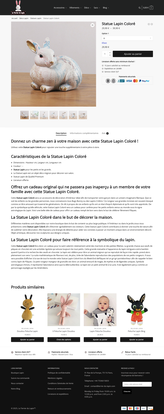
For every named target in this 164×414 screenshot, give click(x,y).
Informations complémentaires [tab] (84, 133)
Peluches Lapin (27, 328)
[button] (92, 25)
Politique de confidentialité (59, 373)
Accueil (14, 18)
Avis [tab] (103, 133)
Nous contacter (17, 383)
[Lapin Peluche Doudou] (100, 309)
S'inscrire (127, 391)
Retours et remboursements (59, 388)
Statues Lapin (35, 18)
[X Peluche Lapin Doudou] (63, 309)
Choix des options (64, 339)
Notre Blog (15, 388)
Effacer (104, 43)
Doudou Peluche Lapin (27, 331)
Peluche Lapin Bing (136, 331)
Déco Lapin (23, 18)
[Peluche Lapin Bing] (136, 309)
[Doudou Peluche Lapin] (27, 309)
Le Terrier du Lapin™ (26, 408)
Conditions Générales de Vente (60, 383)
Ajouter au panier (133, 53)
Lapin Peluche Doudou (100, 331)
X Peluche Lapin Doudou (64, 331)
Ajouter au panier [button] (27, 339)
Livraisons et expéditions (58, 394)
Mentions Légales (55, 378)
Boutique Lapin (17, 373)
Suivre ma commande (20, 378)
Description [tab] (61, 133)
